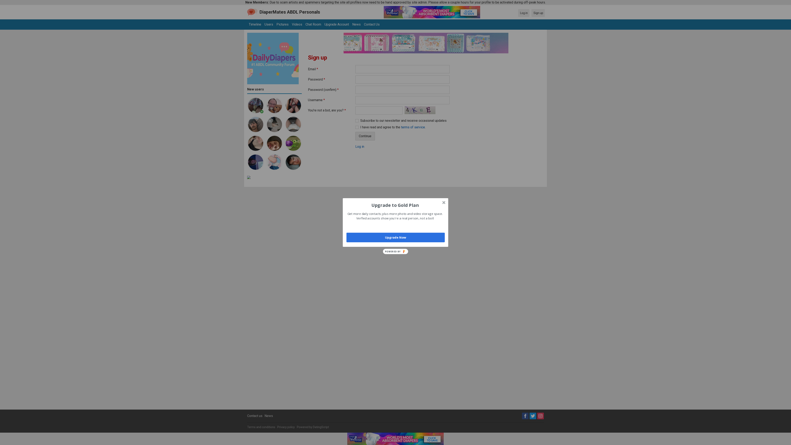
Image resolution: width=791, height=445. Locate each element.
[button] (395, 205)
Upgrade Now (395, 237)
